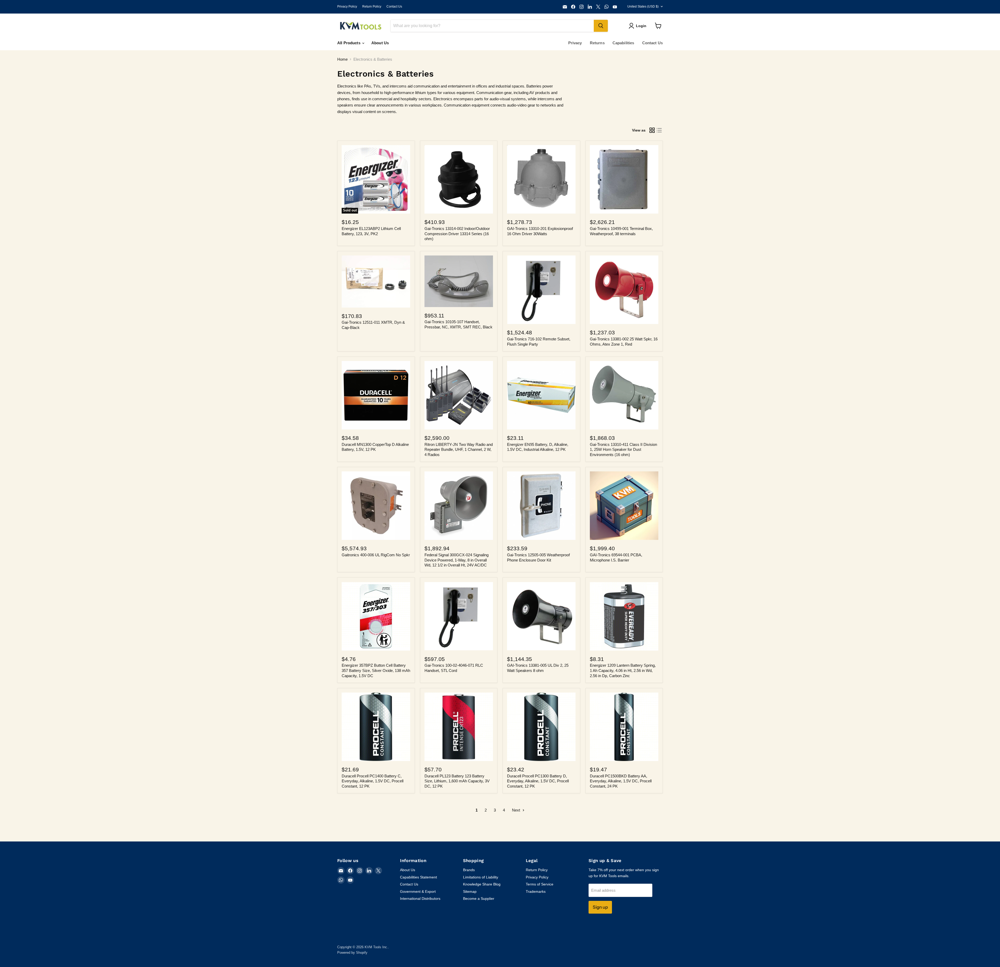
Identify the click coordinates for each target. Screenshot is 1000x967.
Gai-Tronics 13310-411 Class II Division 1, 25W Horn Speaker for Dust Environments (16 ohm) (623, 449)
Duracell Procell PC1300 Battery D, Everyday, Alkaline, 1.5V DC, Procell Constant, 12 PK (538, 781)
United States (643, 6)
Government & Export (418, 891)
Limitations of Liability (480, 877)
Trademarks (536, 891)
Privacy (575, 43)
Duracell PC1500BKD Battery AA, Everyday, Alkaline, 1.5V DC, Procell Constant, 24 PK (621, 781)
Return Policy (371, 6)
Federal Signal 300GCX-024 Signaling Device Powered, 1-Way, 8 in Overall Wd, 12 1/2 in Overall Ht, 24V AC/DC (456, 560)
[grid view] (652, 130)
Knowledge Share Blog (482, 884)
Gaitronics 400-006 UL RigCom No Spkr (376, 555)
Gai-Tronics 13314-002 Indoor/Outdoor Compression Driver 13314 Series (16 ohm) (457, 233)
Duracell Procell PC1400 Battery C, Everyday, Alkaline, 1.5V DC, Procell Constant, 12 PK (372, 781)
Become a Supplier (478, 898)
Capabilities (623, 43)
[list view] (659, 130)
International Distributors (420, 898)
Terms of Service (539, 884)
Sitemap (470, 891)
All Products (349, 43)
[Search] (601, 26)
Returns (597, 43)
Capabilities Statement (418, 877)
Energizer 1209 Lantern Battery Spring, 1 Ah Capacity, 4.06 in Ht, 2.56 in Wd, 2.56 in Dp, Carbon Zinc (623, 670)
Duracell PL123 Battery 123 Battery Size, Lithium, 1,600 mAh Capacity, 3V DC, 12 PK (457, 781)
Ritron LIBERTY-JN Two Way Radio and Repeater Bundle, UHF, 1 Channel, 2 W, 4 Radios (458, 449)
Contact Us (394, 6)
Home (342, 59)
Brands (469, 870)
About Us (380, 43)
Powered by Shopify (352, 952)
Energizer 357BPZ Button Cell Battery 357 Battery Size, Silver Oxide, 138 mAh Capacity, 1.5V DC (376, 670)
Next (516, 810)
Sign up (600, 907)
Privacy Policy (347, 6)
